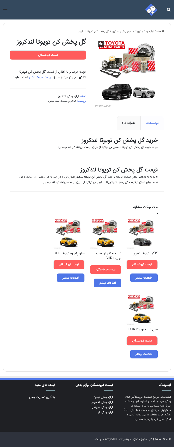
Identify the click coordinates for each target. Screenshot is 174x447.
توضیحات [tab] (152, 122)
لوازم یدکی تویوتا (144, 31)
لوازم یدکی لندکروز (122, 31)
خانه (158, 31)
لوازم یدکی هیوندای (102, 407)
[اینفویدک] (151, 10)
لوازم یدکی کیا (105, 412)
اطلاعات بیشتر (144, 277)
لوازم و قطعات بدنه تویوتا (62, 101)
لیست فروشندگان (40, 77)
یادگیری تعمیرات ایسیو (42, 397)
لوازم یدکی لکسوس (102, 402)
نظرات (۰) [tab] (128, 122)
